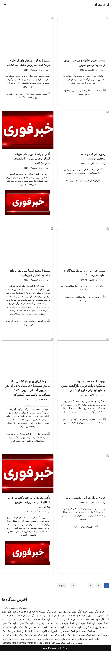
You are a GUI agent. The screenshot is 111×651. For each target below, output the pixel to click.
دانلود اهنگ (21, 631)
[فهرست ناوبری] (5, 4)
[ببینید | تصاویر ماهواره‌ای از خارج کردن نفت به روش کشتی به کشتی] (27, 36)
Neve (65, 648)
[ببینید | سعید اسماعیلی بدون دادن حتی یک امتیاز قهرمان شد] (27, 246)
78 (73, 585)
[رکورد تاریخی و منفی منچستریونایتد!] (83, 130)
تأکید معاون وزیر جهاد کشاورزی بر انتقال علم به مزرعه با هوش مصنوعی (28, 502)
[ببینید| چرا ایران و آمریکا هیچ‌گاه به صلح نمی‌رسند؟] (83, 246)
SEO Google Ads (46, 643)
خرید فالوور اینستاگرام (64, 619)
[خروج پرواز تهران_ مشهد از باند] (83, 473)
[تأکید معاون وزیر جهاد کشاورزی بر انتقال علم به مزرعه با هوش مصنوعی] (27, 473)
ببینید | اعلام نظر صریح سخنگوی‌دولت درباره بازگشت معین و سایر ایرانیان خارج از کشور (83, 386)
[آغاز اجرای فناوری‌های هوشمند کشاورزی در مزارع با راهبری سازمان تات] (27, 130)
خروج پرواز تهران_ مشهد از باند (86, 497)
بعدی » (62, 585)
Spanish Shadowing (30, 611)
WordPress (48, 648)
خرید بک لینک (64, 611)
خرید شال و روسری (98, 615)
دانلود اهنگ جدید (97, 611)
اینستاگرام (103, 635)
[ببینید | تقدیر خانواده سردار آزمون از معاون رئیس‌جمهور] (83, 36)
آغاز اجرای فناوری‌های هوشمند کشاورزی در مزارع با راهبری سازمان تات (31, 158)
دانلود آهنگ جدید (80, 611)
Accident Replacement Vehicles (19, 643)
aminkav (100, 70)
